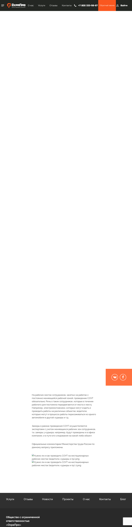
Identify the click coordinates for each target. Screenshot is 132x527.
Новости (47, 499)
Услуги (41, 5)
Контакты (67, 5)
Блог (116, 33)
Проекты (67, 499)
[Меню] (2, 5)
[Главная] (16, 5)
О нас (31, 5)
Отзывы (53, 5)
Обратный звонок (107, 5)
